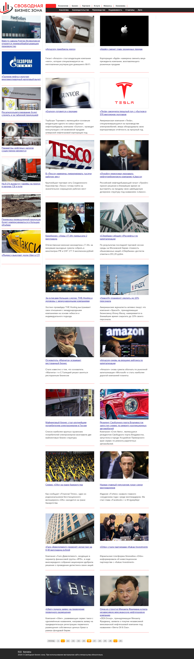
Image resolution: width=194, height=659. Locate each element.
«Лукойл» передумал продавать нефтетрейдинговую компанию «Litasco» (121, 175)
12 (68, 641)
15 (84, 641)
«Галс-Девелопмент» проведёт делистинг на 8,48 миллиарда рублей (68, 548)
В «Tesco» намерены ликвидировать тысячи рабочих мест (68, 175)
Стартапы (129, 10)
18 (100, 641)
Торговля (86, 6)
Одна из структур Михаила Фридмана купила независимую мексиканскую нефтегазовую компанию (123, 612)
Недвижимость (115, 10)
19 (105, 641)
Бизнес (75, 6)
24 (120, 641)
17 (94, 641)
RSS (20, 652)
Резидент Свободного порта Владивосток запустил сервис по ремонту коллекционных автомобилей (123, 425)
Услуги (97, 6)
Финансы (108, 6)
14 (78, 641)
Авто (140, 10)
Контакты (27, 652)
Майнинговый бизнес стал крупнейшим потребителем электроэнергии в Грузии (66, 424)
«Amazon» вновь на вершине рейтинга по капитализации (121, 362)
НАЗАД (51, 641)
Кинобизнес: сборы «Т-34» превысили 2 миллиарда (66, 237)
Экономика (120, 6)
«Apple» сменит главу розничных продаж (121, 49)
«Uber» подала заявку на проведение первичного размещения (64, 610)
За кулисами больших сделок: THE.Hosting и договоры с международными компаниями (68, 299)
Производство (98, 10)
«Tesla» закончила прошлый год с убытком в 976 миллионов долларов (123, 113)
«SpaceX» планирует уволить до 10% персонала (119, 299)
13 (73, 641)
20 (110, 641)
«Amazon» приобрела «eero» (60, 49)
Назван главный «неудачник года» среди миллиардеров (121, 486)
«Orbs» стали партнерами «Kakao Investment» (124, 547)
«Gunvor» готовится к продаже (61, 111)
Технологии (63, 6)
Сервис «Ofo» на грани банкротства (64, 484)
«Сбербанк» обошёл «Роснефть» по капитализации (119, 237)
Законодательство (80, 10)
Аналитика (64, 10)
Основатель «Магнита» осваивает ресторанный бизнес (63, 362)
